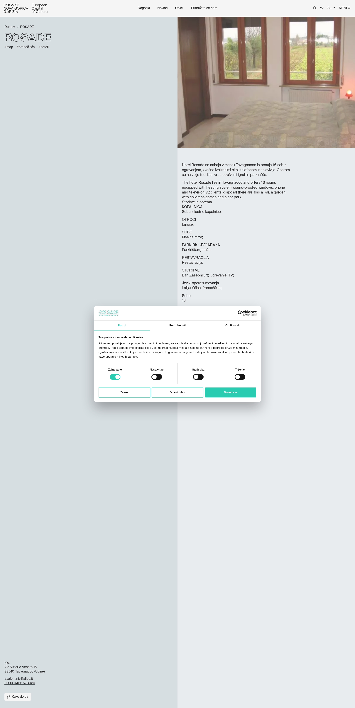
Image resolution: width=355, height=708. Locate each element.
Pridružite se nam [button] (204, 8)
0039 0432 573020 (19, 683)
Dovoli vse (230, 392)
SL (329, 8)
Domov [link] (10, 27)
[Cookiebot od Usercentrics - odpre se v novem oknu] (240, 313)
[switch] (156, 377)
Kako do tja (20, 696)
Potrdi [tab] (122, 325)
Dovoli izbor (177, 392)
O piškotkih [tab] (232, 325)
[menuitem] (144, 8)
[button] (314, 8)
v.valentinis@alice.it (18, 678)
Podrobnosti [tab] (177, 325)
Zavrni (124, 392)
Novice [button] (162, 8)
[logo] (26, 8)
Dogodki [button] (144, 8)
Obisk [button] (179, 8)
